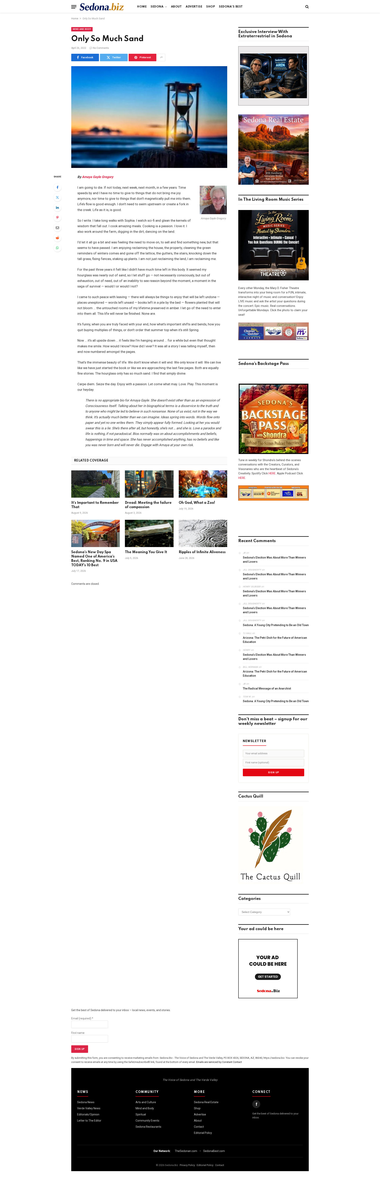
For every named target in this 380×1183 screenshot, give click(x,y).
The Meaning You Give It (146, 552)
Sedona (157, 6)
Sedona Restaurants (148, 1126)
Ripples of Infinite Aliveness (202, 552)
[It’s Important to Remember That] (95, 484)
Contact (199, 1126)
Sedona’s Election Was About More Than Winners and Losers (274, 559)
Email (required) (82, 1018)
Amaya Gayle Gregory (97, 177)
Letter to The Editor (89, 1120)
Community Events (147, 1120)
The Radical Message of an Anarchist (267, 688)
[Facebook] (57, 187)
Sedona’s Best (231, 6)
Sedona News (85, 1102)
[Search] (307, 6)
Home (142, 6)
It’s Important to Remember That (95, 505)
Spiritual (141, 1114)
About (176, 6)
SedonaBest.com (214, 1151)
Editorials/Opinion (88, 1114)
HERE (272, 473)
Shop (210, 6)
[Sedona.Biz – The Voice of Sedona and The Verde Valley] (101, 6)
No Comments (101, 48)
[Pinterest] (57, 217)
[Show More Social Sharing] (161, 57)
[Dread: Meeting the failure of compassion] (149, 484)
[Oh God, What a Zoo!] (203, 484)
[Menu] (73, 6)
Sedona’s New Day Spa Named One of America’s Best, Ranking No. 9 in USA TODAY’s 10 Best (94, 558)
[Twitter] (57, 197)
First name (78, 1032)
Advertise (194, 6)
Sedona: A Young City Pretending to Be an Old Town (276, 625)
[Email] (57, 228)
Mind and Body (82, 29)
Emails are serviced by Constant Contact (219, 1062)
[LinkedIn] (57, 207)
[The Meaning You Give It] (149, 533)
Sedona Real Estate (206, 1102)
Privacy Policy (187, 1165)
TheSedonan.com (186, 1151)
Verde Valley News (88, 1108)
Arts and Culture (146, 1102)
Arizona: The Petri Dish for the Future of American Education (275, 639)
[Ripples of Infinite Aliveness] (203, 533)
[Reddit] (57, 238)
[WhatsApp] (57, 248)
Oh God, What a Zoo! (197, 503)
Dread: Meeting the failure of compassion (148, 505)
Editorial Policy (203, 1132)
